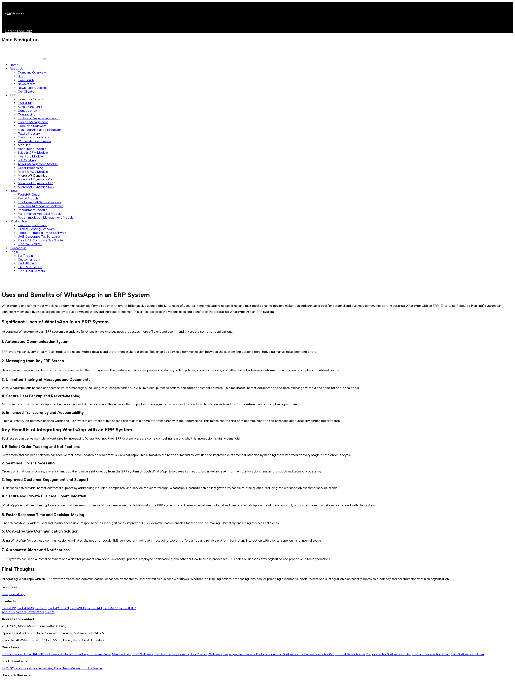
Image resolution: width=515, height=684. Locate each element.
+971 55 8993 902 (18, 31)
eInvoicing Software (32, 225)
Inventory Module (30, 156)
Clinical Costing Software (36, 229)
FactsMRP (110, 608)
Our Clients (26, 91)
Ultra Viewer (94, 668)
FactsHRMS (25, 608)
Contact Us (18, 248)
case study (17, 594)
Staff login (25, 256)
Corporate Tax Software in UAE (388, 654)
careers (20, 612)
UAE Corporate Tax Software (39, 236)
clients (50, 612)
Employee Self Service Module (39, 202)
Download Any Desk (47, 668)
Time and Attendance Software (40, 206)
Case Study (26, 80)
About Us (16, 69)
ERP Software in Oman (467, 654)
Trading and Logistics (33, 137)
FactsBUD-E (27, 263)
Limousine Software (32, 126)
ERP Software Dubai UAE (20, 654)
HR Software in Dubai (54, 654)
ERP (13, 95)
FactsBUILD (127, 608)
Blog (21, 76)
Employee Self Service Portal (244, 654)
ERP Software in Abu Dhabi (431, 654)
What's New (18, 221)
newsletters (35, 612)
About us (8, 612)
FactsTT (41, 608)
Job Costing (27, 160)
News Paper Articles (32, 88)
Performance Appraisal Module (40, 214)
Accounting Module (32, 149)
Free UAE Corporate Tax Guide (40, 240)
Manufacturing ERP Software (132, 654)
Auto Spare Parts (30, 107)
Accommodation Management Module (46, 217)
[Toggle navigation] (44, 58)
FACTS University (30, 267)
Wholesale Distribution (34, 141)
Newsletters (26, 84)
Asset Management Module (38, 164)
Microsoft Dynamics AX (35, 179)
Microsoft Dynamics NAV (36, 187)
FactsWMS (78, 608)
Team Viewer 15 (73, 668)
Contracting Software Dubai (90, 654)
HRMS (14, 191)
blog (5, 594)
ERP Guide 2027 (30, 244)
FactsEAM (94, 608)
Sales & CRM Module (33, 152)
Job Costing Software (206, 654)
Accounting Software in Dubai (287, 654)
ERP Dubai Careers (31, 271)
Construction (27, 110)
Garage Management (33, 122)
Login (14, 252)
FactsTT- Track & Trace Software (42, 233)
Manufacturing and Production (40, 130)
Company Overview (32, 72)
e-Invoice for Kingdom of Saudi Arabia (337, 654)
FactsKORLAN (58, 608)
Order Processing (30, 168)
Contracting (26, 114)
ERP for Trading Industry (172, 654)
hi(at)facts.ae (14, 14)
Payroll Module (28, 198)
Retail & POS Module (33, 172)
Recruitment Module (32, 210)
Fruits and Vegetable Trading (39, 118)
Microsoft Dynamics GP (35, 183)
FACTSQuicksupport (17, 668)
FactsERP (25, 103)
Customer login (29, 259)
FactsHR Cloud (29, 194)
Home (14, 65)
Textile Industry (29, 133)
